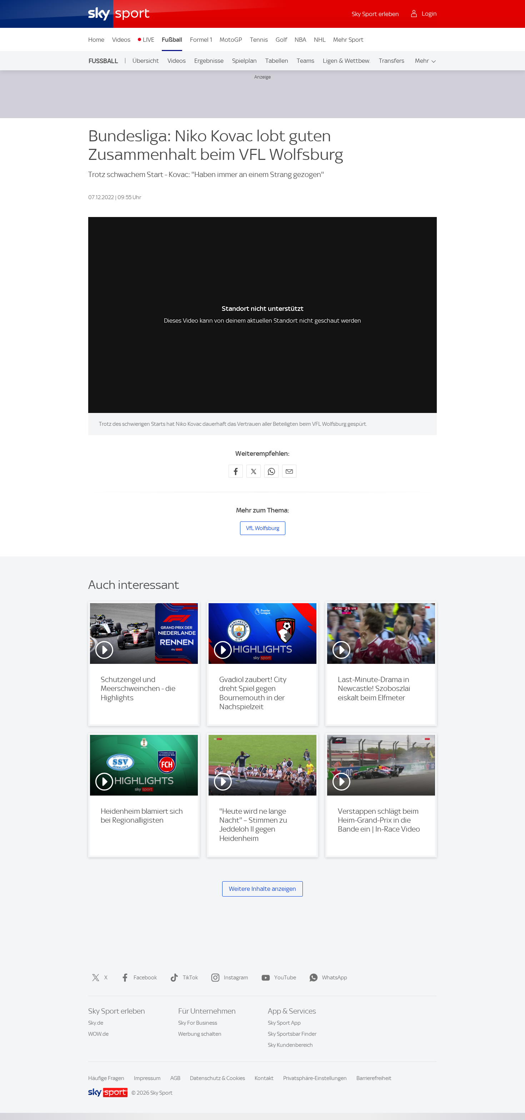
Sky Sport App (284, 1023)
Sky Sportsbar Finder (292, 1034)
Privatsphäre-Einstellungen (315, 1078)
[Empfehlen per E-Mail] (289, 471)
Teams (305, 60)
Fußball (172, 39)
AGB (175, 1078)
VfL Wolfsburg (262, 528)
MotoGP (231, 39)
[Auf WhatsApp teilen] (271, 471)
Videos (121, 39)
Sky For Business (197, 1023)
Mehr (422, 60)
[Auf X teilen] (253, 471)
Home (96, 39)
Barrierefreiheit (373, 1078)
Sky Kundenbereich (290, 1045)
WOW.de (98, 1034)
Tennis (259, 39)
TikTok (190, 977)
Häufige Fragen (106, 1078)
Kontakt (264, 1078)
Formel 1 (201, 39)
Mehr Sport (348, 39)
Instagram (236, 977)
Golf (281, 39)
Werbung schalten (199, 1034)
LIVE (148, 39)
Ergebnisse (209, 60)
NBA (300, 39)
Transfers (391, 60)
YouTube (285, 977)
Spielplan (244, 60)
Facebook (145, 977)
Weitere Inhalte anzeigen (262, 888)
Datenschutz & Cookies (217, 1078)
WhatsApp (334, 977)
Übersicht (145, 60)
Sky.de (95, 1023)
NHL (320, 39)
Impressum (147, 1078)
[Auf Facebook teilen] (236, 471)
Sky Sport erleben (375, 13)
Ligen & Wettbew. (346, 60)
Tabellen (276, 60)
